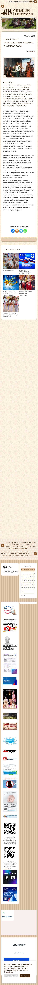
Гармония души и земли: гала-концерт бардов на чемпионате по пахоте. (10, 316)
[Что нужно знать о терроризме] (10, 753)
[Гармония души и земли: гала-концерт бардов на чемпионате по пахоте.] (11, 311)
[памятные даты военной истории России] (10, 729)
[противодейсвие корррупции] (10, 760)
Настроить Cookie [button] (11, 976)
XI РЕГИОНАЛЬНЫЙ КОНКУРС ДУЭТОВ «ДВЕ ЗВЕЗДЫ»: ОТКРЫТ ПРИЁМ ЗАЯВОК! (9, 295)
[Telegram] (21, 231)
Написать (16, 960)
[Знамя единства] (11, 268)
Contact (2, 6)
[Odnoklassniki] (17, 231)
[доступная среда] (10, 745)
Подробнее (8, 972)
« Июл (23, 595)
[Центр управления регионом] (10, 769)
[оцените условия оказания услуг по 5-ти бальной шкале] (10, 835)
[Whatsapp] (25, 231)
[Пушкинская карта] (10, 649)
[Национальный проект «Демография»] (10, 812)
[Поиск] (31, 1)
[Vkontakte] (13, 231)
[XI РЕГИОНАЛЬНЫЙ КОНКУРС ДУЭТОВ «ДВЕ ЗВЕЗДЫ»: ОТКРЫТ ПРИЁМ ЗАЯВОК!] (11, 289)
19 (26, 584)
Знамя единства (8, 270)
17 (22, 584)
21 (30, 584)
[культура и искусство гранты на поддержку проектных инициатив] (10, 719)
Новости (32, 51)
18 (24, 584)
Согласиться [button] (25, 976)
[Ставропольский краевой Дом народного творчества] (19, 12)
